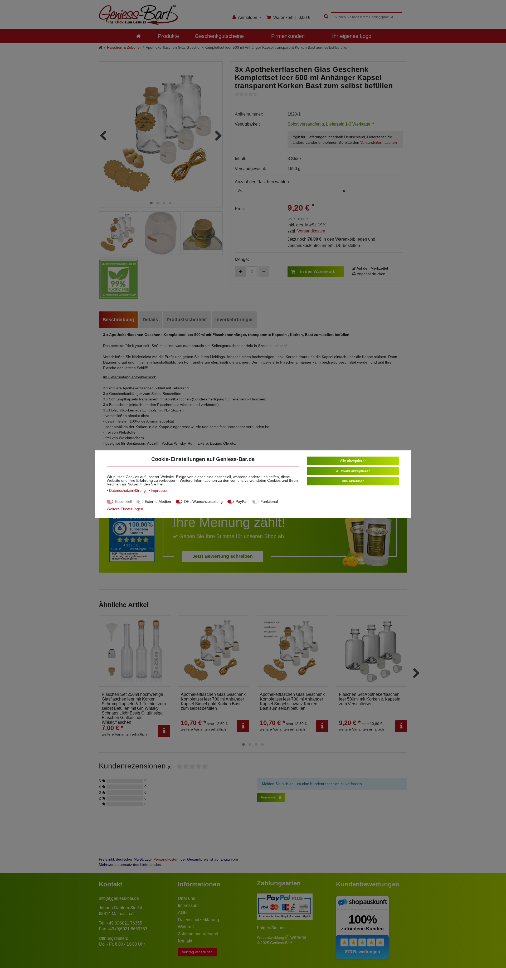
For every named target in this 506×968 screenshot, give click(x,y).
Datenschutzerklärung (198, 919)
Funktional (269, 501)
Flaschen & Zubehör (124, 47)
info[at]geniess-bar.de (119, 898)
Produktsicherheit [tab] (187, 319)
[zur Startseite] (138, 36)
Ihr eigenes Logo (351, 36)
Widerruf (186, 927)
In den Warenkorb (317, 271)
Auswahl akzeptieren (353, 471)
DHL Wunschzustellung (203, 501)
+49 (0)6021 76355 (124, 923)
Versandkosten (311, 231)
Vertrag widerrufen (197, 952)
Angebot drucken (371, 274)
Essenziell (123, 501)
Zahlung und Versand (198, 934)
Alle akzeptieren (353, 460)
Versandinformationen (378, 142)
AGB (182, 912)
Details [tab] (150, 319)
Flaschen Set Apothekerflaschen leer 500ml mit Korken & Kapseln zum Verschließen (369, 699)
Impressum (188, 905)
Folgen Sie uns (271, 928)
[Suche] (325, 16)
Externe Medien (158, 501)
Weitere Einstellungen (125, 509)
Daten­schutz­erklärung (128, 490)
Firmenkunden (288, 36)
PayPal (241, 501)
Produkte (168, 36)
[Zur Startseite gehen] (100, 47)
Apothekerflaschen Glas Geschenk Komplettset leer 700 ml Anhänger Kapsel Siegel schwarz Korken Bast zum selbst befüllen (292, 701)
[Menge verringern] (264, 271)
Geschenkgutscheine (219, 36)
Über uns (186, 898)
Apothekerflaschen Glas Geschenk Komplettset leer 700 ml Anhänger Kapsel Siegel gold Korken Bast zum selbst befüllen (213, 701)
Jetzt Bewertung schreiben (222, 556)
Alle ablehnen (353, 481)
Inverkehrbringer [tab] (234, 319)
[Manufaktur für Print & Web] (295, 937)
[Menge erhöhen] (240, 271)
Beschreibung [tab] (118, 319)
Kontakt (185, 941)
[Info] (164, 731)
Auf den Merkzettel (372, 268)
